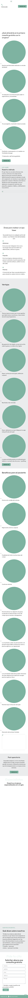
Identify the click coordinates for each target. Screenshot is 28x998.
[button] (4, 941)
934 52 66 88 (4, 7)
